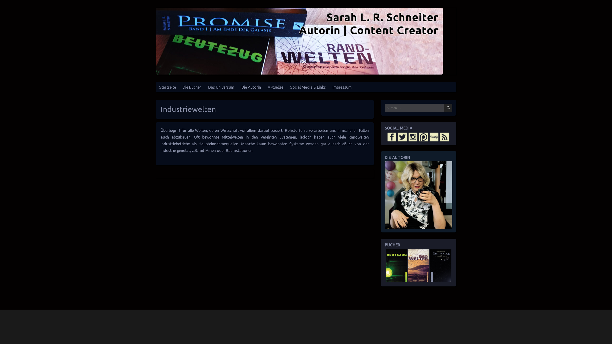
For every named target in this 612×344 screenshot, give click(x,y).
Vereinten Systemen (278, 137)
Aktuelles (276, 87)
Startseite (167, 87)
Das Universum (221, 87)
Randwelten (359, 137)
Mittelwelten (232, 137)
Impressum (342, 87)
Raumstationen (239, 150)
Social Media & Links (308, 87)
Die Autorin (251, 87)
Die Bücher (192, 87)
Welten (201, 130)
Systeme (296, 144)
